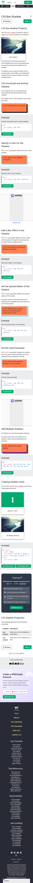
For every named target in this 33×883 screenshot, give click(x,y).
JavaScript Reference (16, 775)
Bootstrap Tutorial (16, 756)
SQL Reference (16, 777)
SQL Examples (16, 806)
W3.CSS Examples (16, 809)
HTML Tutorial (16, 744)
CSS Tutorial (16, 746)
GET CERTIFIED (16, 722)
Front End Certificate (16, 832)
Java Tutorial (16, 760)
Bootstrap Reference (16, 782)
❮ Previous (6, 21)
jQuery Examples (15, 818)
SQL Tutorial (16, 751)
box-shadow (11, 32)
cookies (13, 874)
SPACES (16, 718)
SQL (28, 6)
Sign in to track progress (16, 653)
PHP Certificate (16, 837)
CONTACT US (16, 735)
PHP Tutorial (16, 758)
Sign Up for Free (9, 697)
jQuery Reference (16, 791)
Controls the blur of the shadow (16, 592)
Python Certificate (16, 835)
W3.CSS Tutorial (16, 755)
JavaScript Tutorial (16, 748)
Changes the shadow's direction (16, 602)
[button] (14, 2)
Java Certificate (16, 840)
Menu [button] (9, 2)
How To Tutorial (16, 750)
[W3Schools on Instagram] (21, 664)
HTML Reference (15, 772)
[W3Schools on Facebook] (18, 664)
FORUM (13, 859)
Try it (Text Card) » (8, 566)
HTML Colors (15, 785)
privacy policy (20, 874)
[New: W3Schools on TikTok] (23, 664)
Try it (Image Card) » (23, 566)
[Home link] (3, 2)
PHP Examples (16, 813)
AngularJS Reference (16, 789)
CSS (13, 6)
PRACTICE (16, 730)
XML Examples (16, 816)
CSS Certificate (16, 828)
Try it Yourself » (7, 134)
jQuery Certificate (16, 838)
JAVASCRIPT (20, 6)
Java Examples (15, 815)
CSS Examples (16, 801)
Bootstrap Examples (15, 811)
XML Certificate (16, 845)
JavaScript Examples (16, 803)
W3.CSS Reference (15, 780)
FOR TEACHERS (16, 726)
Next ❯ (27, 21)
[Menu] (2, 6)
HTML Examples (15, 799)
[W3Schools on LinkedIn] (13, 664)
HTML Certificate (16, 826)
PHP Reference (15, 784)
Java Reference (15, 787)
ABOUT (19, 859)
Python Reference (16, 779)
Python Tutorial (16, 753)
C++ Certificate (16, 842)
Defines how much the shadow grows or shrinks (17, 597)
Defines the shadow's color (14, 588)
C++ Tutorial (16, 762)
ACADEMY (16, 862)
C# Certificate (16, 844)
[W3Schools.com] (16, 709)
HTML (7, 6)
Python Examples (16, 808)
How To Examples (16, 804)
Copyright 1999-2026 (12, 877)
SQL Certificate (16, 833)
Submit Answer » (16, 608)
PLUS (16, 713)
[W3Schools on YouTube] (10, 664)
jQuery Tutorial (16, 763)
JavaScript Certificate (16, 830)
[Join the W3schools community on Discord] (15, 664)
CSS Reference (16, 774)
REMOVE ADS (16, 222)
